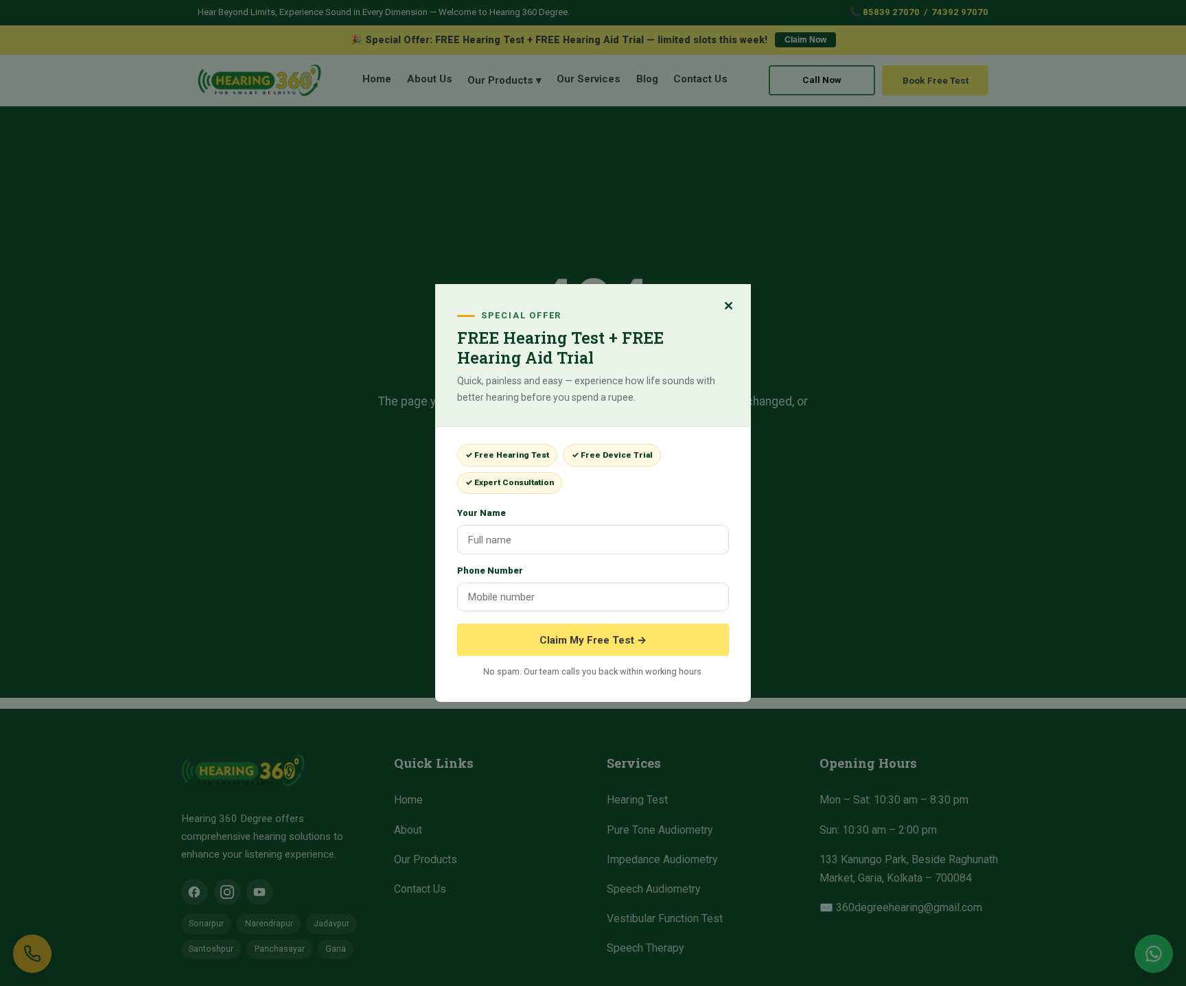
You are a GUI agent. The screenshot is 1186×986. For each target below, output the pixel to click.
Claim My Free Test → (593, 640)
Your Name (481, 513)
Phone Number (490, 570)
